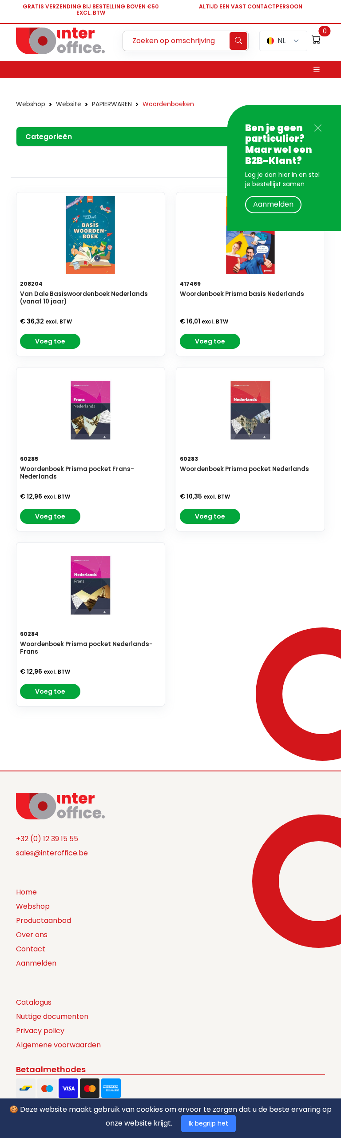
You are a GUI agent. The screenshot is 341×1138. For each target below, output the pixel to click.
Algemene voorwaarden (58, 1045)
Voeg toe (50, 341)
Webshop (30, 104)
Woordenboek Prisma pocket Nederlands (244, 469)
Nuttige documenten (52, 1016)
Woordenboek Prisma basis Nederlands (242, 294)
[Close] (318, 128)
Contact (30, 949)
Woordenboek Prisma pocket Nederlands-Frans (86, 648)
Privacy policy (40, 1031)
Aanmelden (273, 204)
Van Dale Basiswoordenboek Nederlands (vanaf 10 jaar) (84, 298)
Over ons (32, 935)
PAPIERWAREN (112, 104)
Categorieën (48, 137)
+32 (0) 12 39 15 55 (47, 839)
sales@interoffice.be (52, 853)
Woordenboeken (168, 104)
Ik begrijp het (208, 1123)
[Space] (60, 805)
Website (68, 104)
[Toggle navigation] (316, 69)
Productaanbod (43, 920)
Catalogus (34, 1002)
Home (26, 892)
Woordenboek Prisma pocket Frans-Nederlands (77, 473)
